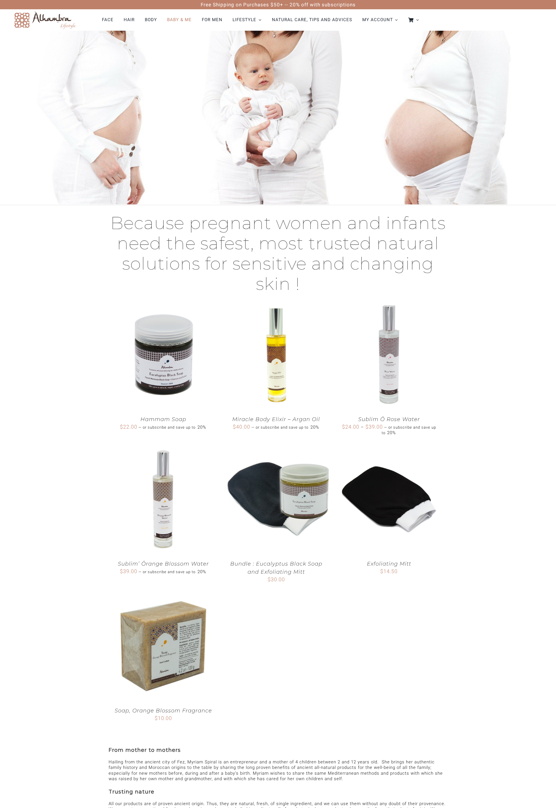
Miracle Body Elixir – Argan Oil (276, 419)
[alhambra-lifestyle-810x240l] (45, 11)
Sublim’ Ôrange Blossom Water (163, 564)
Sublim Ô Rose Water (389, 419)
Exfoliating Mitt (389, 564)
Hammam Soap (163, 419)
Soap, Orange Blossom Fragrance (163, 711)
